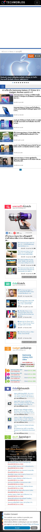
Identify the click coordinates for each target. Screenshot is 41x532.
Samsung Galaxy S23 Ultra (27, 357)
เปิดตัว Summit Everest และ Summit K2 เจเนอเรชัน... (21, 470)
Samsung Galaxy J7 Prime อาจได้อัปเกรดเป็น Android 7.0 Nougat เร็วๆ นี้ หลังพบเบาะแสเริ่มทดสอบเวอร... (27, 96)
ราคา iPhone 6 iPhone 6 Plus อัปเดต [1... (24, 396)
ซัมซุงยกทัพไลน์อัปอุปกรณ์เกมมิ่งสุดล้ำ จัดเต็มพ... (20, 498)
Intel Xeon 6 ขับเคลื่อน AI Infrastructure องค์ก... (20, 482)
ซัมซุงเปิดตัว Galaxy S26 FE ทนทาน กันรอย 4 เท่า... (21, 474)
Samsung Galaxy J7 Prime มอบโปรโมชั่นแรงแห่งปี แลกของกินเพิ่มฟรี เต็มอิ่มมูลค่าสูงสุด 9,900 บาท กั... (27, 109)
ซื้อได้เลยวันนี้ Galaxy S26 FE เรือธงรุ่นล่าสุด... (19, 462)
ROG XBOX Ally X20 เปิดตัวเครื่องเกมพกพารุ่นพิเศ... (21, 490)
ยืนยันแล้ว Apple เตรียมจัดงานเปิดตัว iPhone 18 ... (20, 478)
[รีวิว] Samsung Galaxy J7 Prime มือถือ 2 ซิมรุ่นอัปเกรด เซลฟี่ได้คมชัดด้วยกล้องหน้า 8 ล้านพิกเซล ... (27, 134)
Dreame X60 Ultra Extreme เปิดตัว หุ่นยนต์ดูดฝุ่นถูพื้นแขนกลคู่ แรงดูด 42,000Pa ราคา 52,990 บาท (20, 458)
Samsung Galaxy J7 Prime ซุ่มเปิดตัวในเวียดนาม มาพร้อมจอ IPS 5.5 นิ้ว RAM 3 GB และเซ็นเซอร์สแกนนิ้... (27, 159)
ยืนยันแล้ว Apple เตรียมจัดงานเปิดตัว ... (24, 409)
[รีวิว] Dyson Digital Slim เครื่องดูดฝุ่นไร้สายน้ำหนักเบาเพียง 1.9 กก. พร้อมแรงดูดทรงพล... (19, 238)
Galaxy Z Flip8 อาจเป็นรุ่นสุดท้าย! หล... (24, 417)
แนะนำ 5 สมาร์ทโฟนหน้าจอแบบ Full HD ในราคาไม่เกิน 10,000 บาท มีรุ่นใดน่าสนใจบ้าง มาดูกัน (27, 145)
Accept (17, 528)
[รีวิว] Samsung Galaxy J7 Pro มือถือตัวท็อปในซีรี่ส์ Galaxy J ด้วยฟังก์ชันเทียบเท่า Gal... (26, 291)
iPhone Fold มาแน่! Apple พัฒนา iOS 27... (24, 412)
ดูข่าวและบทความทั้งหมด (29, 277)
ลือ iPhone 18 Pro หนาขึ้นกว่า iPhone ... (24, 411)
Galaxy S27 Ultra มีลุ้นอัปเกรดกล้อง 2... (24, 420)
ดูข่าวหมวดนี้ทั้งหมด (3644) (21, 422)
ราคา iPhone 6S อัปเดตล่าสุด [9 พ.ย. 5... (24, 395)
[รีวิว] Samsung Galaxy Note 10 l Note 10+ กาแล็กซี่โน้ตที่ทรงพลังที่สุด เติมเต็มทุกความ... (26, 244)
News (12, 51)
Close (34, 528)
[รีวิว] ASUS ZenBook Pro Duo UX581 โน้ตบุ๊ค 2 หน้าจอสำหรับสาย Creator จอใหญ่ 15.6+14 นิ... (26, 261)
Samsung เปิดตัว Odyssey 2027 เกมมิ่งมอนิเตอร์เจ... (21, 466)
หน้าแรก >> (6, 51)
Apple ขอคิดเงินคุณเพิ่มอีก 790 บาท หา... (24, 393)
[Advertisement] (20, 27)
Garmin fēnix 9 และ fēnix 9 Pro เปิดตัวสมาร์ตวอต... (21, 486)
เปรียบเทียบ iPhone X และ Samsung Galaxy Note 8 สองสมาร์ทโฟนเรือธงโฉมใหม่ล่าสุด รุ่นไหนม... (26, 313)
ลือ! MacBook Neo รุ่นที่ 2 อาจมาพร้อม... (24, 428)
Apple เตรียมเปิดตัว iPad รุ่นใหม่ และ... (23, 404)
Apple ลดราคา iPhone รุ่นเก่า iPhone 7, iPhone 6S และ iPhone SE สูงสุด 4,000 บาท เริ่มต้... (26, 323)
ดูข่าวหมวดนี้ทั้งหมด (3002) (21, 414)
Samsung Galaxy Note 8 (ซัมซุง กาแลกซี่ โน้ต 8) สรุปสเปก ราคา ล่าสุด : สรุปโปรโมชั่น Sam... (26, 303)
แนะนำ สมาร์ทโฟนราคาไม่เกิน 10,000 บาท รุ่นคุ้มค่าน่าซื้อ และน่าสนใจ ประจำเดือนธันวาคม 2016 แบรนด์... (27, 121)
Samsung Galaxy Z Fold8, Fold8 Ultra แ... (24, 419)
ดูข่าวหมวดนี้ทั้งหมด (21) (20, 398)
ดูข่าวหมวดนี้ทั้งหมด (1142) (21, 406)
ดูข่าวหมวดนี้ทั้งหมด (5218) (21, 433)
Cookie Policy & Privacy (30, 524)
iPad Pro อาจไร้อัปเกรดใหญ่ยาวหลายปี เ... (24, 402)
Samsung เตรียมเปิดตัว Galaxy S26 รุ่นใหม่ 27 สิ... (20, 502)
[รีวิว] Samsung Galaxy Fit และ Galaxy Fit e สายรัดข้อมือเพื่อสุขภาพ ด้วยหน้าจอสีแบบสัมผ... (25, 253)
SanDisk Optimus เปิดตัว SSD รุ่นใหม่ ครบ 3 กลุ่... (20, 494)
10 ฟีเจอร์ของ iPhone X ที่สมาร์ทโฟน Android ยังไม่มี (26, 332)
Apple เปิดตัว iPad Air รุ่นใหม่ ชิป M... (23, 401)
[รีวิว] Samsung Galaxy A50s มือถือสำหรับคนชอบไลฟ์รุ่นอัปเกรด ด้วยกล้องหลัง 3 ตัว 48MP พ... (26, 269)
